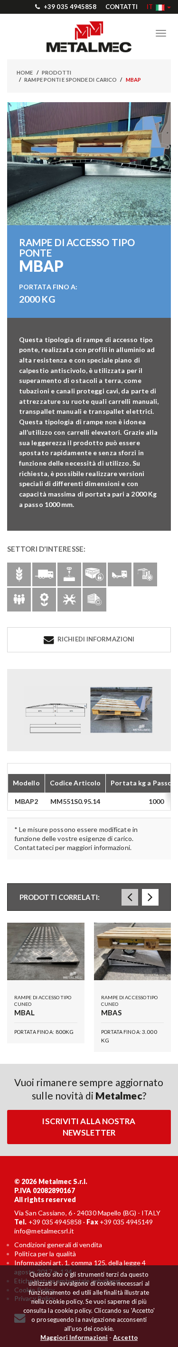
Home (25, 72)
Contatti (121, 6)
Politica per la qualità (45, 1254)
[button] (159, 6)
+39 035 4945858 (69, 6)
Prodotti (57, 72)
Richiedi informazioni (95, 639)
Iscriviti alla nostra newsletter (88, 1126)
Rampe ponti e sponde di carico (70, 79)
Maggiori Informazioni (74, 1337)
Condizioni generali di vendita (58, 1245)
